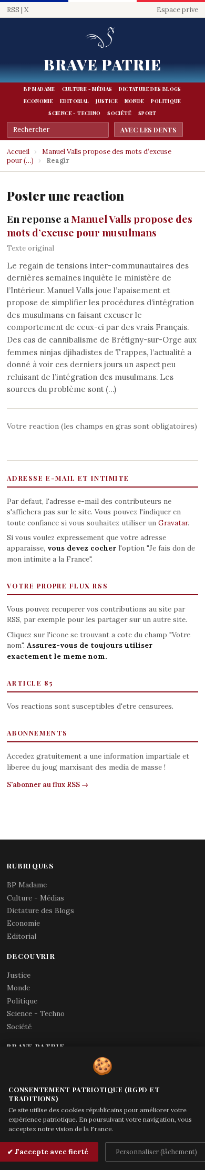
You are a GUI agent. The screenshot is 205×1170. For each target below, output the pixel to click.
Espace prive (177, 9)
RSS (13, 9)
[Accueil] (102, 38)
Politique (166, 101)
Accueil (18, 151)
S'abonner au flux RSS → (47, 784)
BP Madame (39, 89)
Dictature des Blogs (150, 89)
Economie (38, 101)
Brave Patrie (103, 64)
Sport (147, 113)
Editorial (74, 101)
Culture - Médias (87, 89)
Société (119, 113)
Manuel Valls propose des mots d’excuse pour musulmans (99, 225)
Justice (107, 101)
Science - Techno (74, 113)
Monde (135, 101)
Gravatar (173, 522)
